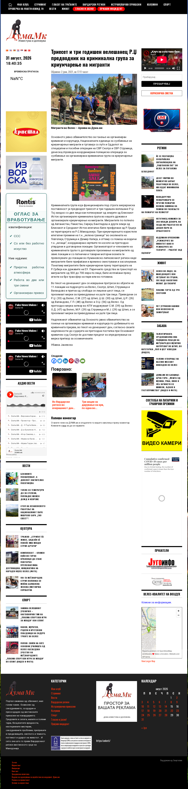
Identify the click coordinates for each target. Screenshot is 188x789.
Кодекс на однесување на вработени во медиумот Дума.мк (36, 776)
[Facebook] (54, 360)
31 (142, 719)
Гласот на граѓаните (64, 4)
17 (142, 711)
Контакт (15, 771)
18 (148, 711)
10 (142, 706)
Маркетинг (16, 765)
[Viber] (76, 360)
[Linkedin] (65, 360)
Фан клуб (23, 4)
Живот (66, 9)
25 (148, 715)
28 (166, 715)
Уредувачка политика (20, 774)
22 (172, 711)
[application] (161, 59)
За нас (14, 762)
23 (177, 711)
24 (142, 715)
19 (154, 711)
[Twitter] (59, 360)
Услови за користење (20, 782)
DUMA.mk (17, 457)
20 (160, 711)
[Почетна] (10, 4)
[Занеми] (173, 68)
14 (166, 706)
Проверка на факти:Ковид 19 (25, 9)
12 (154, 706)
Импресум (16, 768)
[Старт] (145, 68)
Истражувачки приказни (126, 4)
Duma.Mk (9, 457)
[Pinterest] (71, 360)
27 (160, 715)
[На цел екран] (178, 68)
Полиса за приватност (21, 779)
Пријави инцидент (111, 9)
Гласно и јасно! (84, 9)
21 (166, 711)
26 (154, 715)
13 (160, 706)
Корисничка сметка (161, 93)
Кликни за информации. (156, 602)
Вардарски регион (94, 4)
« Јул (144, 728)
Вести (52, 9)
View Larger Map (148, 661)
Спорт (167, 4)
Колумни (152, 4)
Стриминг (40, 4)
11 (148, 706)
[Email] (82, 360)
